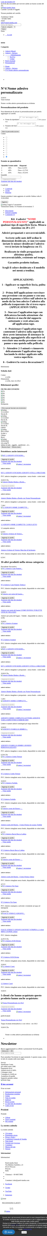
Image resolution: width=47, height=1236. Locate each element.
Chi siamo (8, 1133)
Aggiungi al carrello (8, 179)
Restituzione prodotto (12, 1094)
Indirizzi (8, 1100)
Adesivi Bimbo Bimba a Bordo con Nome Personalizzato (20, 498)
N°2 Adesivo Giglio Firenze (10, 774)
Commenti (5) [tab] (10, 215)
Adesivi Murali (10, 51)
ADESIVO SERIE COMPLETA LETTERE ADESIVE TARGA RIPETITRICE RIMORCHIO (20, 719)
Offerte (7, 1117)
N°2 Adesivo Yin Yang (9, 902)
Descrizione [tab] (9, 211)
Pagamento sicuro (11, 1135)
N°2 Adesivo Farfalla (8, 799)
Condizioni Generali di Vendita (16, 1139)
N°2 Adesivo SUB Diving (10, 957)
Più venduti (9, 1121)
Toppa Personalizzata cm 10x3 (11, 1020)
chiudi (24, 1232)
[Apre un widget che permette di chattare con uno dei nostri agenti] (8, 1232)
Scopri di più (27, 1229)
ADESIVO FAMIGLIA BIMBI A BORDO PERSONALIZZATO (16, 746)
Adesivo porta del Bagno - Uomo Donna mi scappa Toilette (21, 825)
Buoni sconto (9, 1102)
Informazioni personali (13, 1092)
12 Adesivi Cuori (7, 983)
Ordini (7, 1096)
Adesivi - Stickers (11, 53)
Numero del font (11, 126)
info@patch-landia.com (9, 23)
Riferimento (5, 367)
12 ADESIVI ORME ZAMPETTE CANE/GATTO (19, 524)
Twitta (7, 191)
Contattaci (8, 1145)
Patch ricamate (10, 61)
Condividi (8, 189)
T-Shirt (12, 59)
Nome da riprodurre (12, 119)
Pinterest (8, 192)
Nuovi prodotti (10, 1119)
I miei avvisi (9, 1106)
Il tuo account (7, 1084)
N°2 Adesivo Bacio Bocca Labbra (12, 850)
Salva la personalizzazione (10, 131)
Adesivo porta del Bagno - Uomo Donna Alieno (17, 877)
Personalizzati (10, 63)
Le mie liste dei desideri (13, 1104)
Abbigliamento (13, 55)
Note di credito (10, 1098)
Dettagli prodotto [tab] (11, 213)
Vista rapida (6, 463)
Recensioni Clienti (11, 1203)
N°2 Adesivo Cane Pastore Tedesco (13, 585)
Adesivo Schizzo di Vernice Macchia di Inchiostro (18, 550)
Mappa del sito (10, 1147)
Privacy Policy (10, 1137)
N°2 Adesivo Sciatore (8, 640)
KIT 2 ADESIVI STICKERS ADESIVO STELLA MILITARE (23, 473)
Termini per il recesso (12, 1143)
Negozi (7, 1149)
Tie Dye (12, 57)
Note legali (9, 1141)
